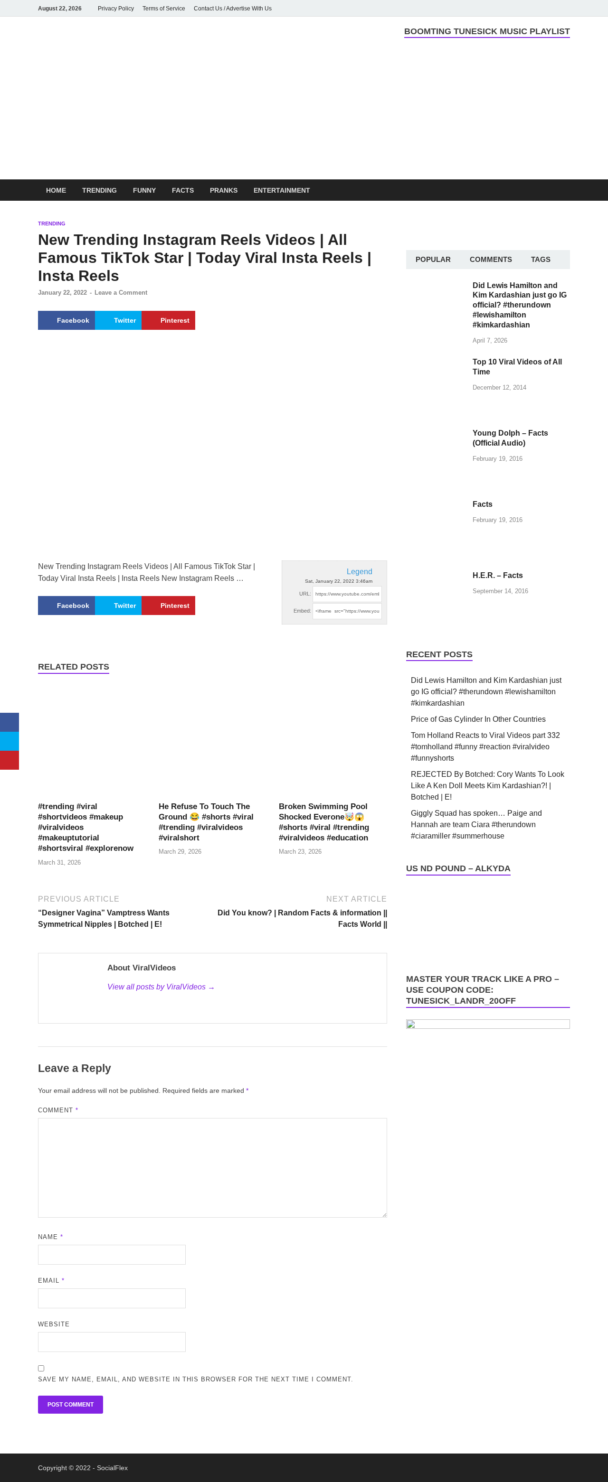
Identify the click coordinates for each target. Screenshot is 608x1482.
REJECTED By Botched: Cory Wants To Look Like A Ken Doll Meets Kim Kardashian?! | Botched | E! (487, 785)
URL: (305, 594)
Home (56, 190)
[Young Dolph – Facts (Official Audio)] (436, 434)
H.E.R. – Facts (498, 575)
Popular (433, 259)
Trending (99, 190)
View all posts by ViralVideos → (161, 987)
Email (51, 1280)
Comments (491, 259)
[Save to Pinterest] (9, 760)
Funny (144, 190)
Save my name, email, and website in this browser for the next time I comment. (195, 1379)
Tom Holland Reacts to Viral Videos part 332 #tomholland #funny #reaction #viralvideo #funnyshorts (485, 746)
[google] (564, 8)
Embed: (302, 611)
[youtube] (511, 8)
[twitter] (537, 8)
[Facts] (436, 505)
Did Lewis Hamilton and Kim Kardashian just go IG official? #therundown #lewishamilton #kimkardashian (520, 305)
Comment (58, 1110)
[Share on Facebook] (9, 722)
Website (54, 1324)
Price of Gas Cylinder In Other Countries (478, 719)
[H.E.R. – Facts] (436, 576)
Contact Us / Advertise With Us (233, 8)
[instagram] (524, 8)
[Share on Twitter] (9, 741)
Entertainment (282, 190)
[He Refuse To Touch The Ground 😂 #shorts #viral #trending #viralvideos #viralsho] (213, 742)
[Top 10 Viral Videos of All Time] (436, 363)
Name (50, 1236)
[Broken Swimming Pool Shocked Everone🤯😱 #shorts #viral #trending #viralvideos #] (333, 742)
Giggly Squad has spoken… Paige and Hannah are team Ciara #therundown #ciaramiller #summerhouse (476, 824)
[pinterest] (551, 8)
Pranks (224, 190)
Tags (541, 259)
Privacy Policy (116, 8)
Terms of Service (163, 8)
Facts (183, 190)
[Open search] (565, 190)
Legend (359, 572)
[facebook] (498, 8)
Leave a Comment (121, 292)
